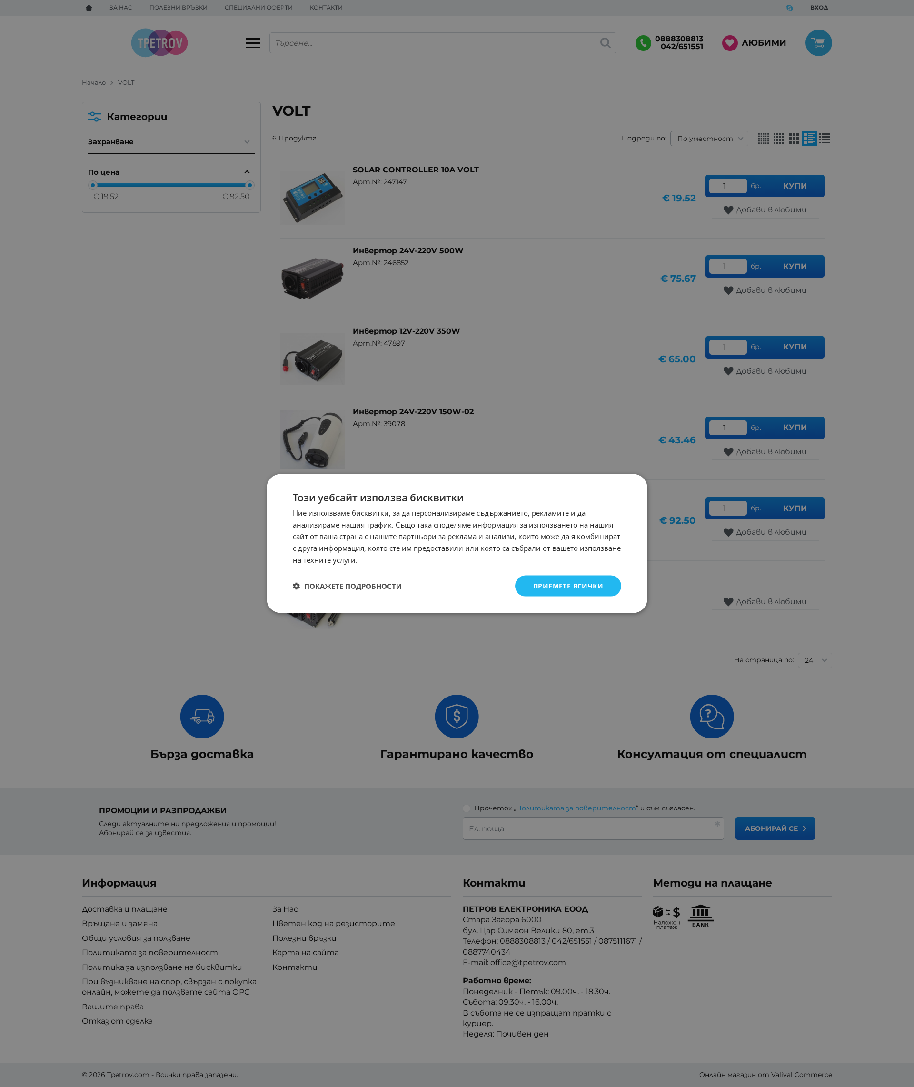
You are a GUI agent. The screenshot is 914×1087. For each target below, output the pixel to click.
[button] (347, 586)
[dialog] (457, 543)
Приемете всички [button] (568, 585)
